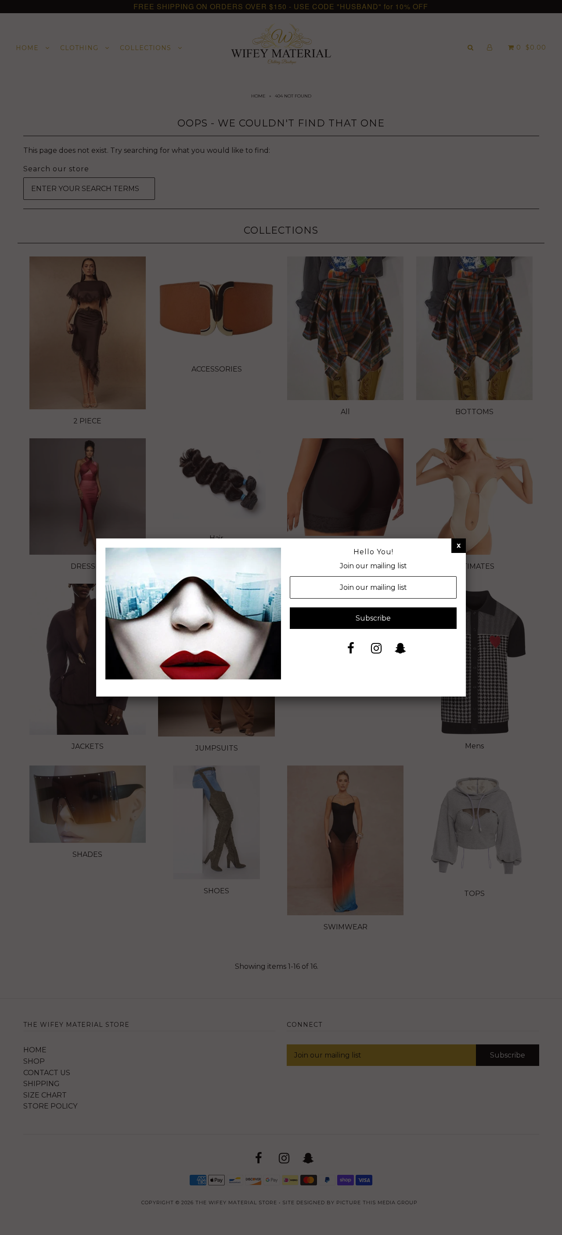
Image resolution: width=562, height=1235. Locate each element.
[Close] (458, 545)
